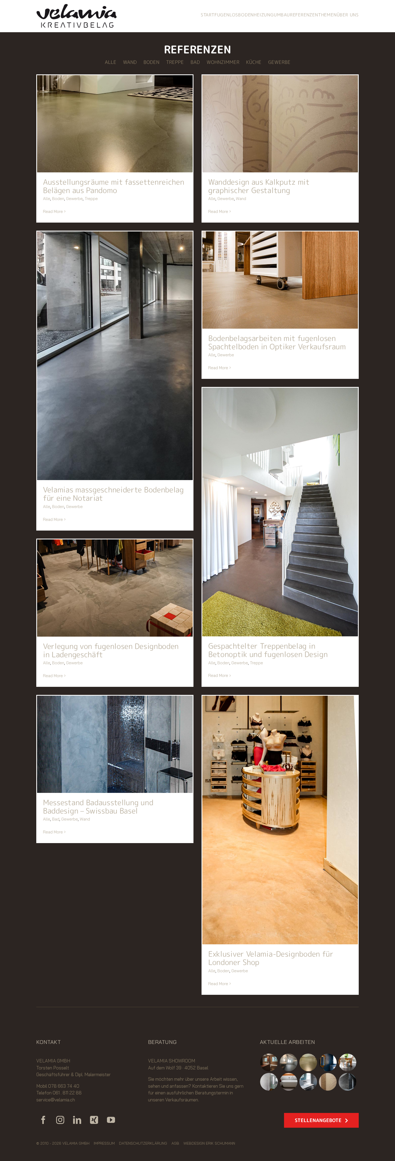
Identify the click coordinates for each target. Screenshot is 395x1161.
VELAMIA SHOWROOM (171, 1061)
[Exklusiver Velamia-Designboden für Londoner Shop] (280, 820)
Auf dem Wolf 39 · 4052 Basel (178, 1068)
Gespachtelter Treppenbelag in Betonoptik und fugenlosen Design (268, 650)
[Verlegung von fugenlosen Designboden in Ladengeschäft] (115, 588)
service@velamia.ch (55, 1099)
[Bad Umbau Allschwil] (288, 1062)
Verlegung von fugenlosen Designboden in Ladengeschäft (111, 650)
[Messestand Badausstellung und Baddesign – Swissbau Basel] (115, 744)
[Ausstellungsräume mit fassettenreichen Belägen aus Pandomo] (115, 123)
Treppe (91, 198)
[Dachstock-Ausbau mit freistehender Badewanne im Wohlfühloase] (288, 1081)
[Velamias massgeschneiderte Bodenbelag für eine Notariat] (115, 355)
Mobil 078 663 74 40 (57, 1086)
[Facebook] (43, 1120)
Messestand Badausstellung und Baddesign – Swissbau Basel (98, 806)
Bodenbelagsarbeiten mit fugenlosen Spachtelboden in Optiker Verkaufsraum (277, 342)
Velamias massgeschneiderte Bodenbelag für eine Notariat (113, 493)
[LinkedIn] (77, 1120)
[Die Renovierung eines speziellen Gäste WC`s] (328, 1062)
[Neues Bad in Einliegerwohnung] (269, 1062)
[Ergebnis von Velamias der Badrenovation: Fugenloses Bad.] (308, 1081)
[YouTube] (111, 1120)
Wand (241, 198)
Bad (55, 819)
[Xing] (94, 1120)
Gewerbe (74, 198)
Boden (58, 198)
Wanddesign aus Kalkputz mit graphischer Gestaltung (259, 186)
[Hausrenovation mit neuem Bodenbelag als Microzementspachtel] (347, 1062)
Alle (46, 198)
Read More (53, 211)
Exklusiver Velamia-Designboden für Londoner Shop (270, 958)
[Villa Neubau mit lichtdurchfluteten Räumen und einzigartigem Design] (347, 1081)
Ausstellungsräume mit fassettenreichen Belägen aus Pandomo (113, 186)
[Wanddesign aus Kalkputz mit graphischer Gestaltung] (280, 123)
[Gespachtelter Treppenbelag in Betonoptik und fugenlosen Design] (280, 512)
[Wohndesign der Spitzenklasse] (269, 1081)
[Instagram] (60, 1120)
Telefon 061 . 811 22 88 (59, 1092)
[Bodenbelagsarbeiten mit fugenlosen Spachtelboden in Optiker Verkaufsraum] (280, 280)
